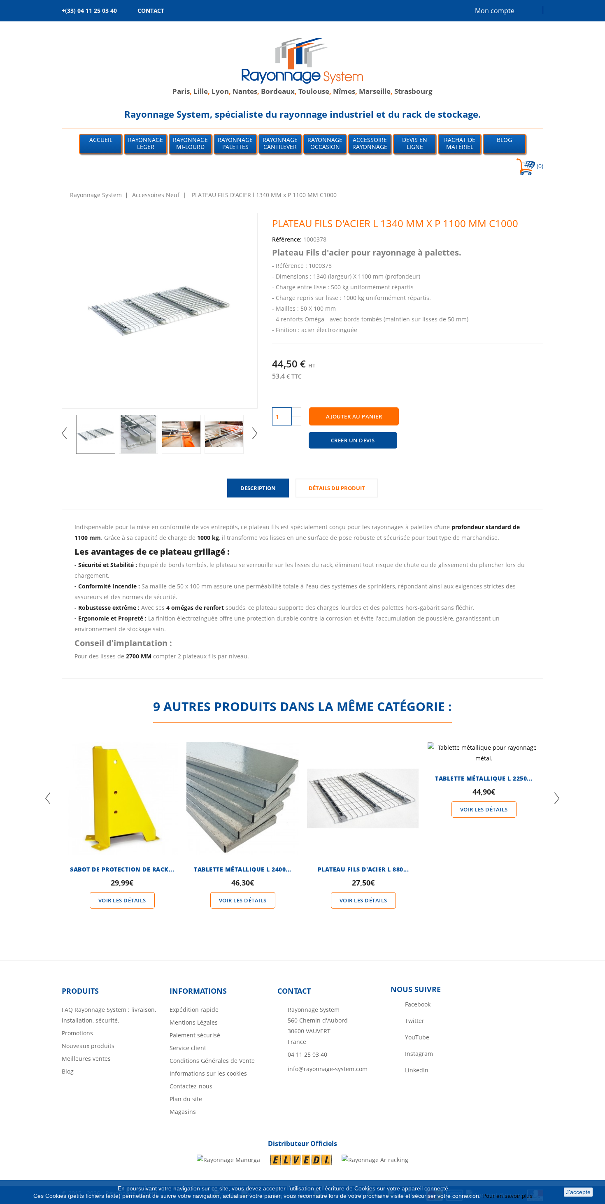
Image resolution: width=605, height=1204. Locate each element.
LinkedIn (416, 1070)
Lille (200, 91)
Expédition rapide (194, 1009)
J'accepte (578, 1192)
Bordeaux (278, 91)
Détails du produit (337, 488)
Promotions (77, 1033)
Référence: (287, 239)
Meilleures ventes (86, 1058)
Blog (504, 140)
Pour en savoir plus (508, 1195)
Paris (181, 91)
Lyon (220, 91)
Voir (122, 783)
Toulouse (313, 91)
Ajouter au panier (354, 416)
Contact (294, 991)
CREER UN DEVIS (353, 440)
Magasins (183, 1112)
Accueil (100, 140)
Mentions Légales (194, 1022)
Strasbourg (413, 91)
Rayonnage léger (145, 143)
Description (258, 488)
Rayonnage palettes (235, 143)
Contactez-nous (191, 1086)
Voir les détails (122, 900)
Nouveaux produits (88, 1046)
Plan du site (186, 1099)
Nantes (245, 91)
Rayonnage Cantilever (280, 143)
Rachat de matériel (459, 143)
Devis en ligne (414, 143)
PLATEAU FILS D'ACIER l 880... (363, 869)
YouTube (417, 1037)
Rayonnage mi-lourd (190, 143)
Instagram (419, 1054)
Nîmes (344, 91)
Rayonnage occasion (324, 143)
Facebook (417, 1004)
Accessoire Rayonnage (369, 143)
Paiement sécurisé (195, 1035)
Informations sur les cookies (208, 1073)
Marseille (375, 91)
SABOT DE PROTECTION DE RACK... (122, 869)
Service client (188, 1048)
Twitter (414, 1021)
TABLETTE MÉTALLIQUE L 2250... (484, 778)
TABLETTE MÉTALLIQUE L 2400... (242, 869)
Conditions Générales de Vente (212, 1061)
